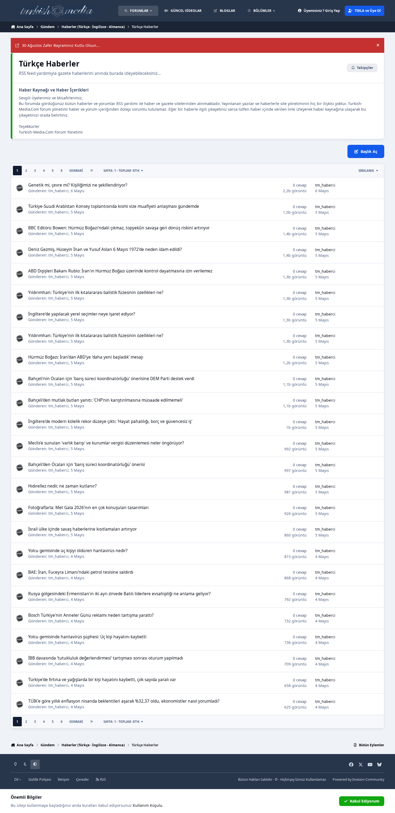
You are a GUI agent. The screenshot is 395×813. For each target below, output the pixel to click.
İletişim (63, 779)
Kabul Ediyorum (364, 801)
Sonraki (76, 171)
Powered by (358, 779)
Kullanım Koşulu (147, 805)
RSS (102, 779)
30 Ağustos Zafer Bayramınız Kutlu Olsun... (60, 45)
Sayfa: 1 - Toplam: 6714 (121, 171)
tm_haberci (58, 190)
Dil (16, 779)
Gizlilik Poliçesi (39, 779)
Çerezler (82, 779)
